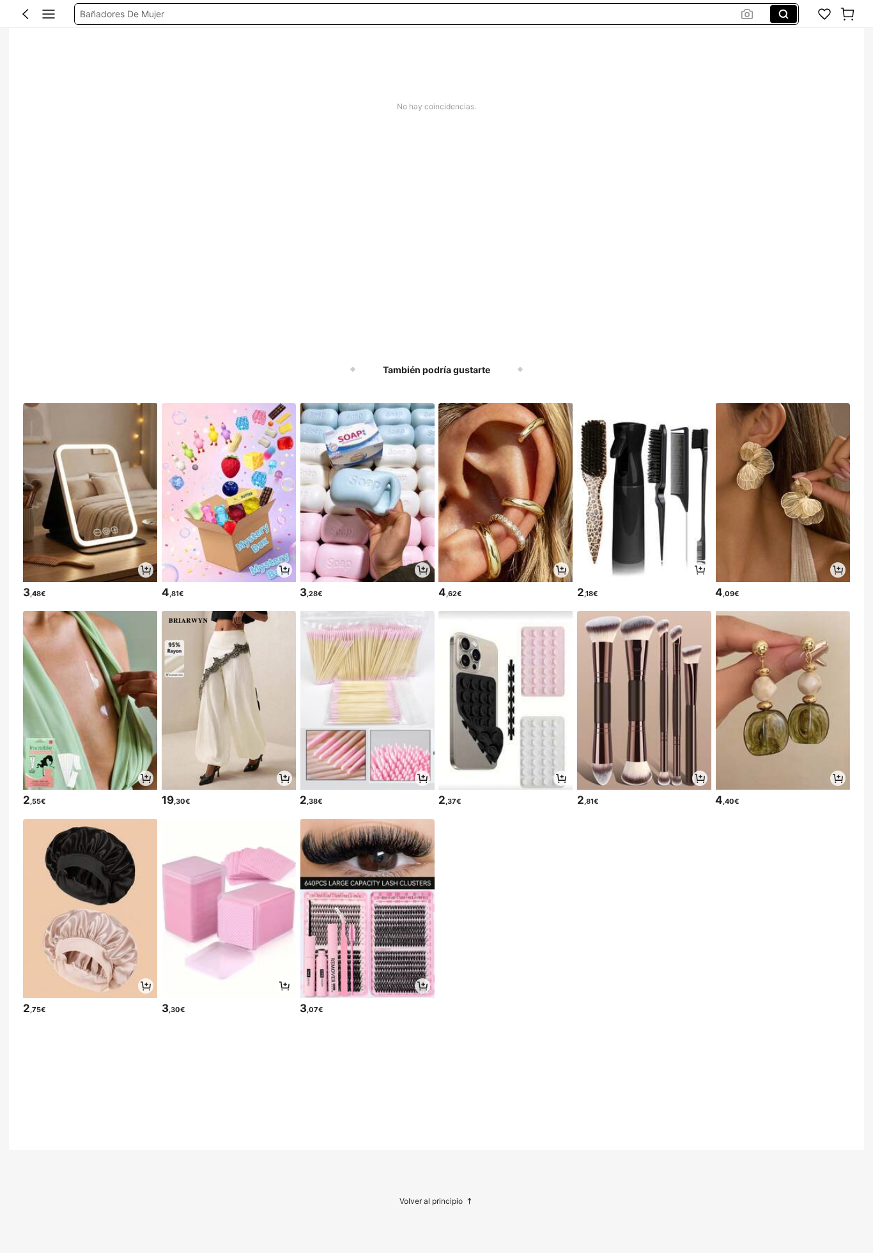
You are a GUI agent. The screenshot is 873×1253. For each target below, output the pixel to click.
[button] (25, 14)
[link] (824, 14)
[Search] (783, 14)
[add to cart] (145, 570)
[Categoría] (48, 14)
